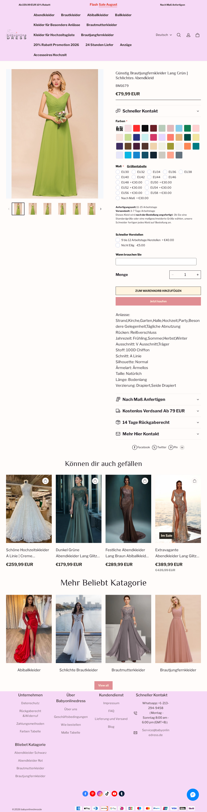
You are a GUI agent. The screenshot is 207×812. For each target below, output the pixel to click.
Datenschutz (30, 703)
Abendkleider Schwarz (30, 753)
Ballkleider (123, 15)
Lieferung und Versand (111, 719)
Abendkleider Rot (30, 760)
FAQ (111, 711)
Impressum (111, 703)
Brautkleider (71, 15)
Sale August (108, 4)
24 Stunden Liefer (99, 45)
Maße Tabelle (70, 732)
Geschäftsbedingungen (71, 717)
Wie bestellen (71, 725)
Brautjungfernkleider (97, 35)
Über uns (70, 709)
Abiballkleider (98, 15)
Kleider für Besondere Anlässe (57, 25)
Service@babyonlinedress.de (155, 732)
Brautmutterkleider (102, 25)
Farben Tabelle (30, 731)
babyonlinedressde (31, 809)
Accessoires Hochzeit (50, 55)
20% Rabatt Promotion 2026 (56, 45)
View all (103, 685)
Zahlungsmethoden (30, 724)
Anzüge (126, 45)
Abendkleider (44, 15)
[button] (179, 35)
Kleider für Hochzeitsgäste (54, 35)
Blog (111, 727)
